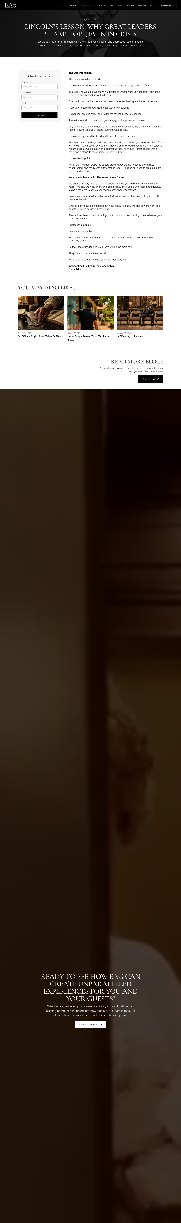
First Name (26, 82)
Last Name (26, 92)
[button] (146, 5)
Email (24, 103)
